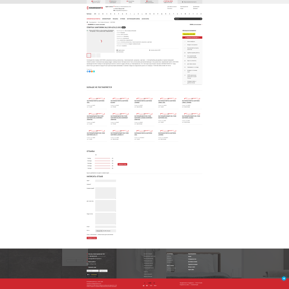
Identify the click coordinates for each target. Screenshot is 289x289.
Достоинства (90, 201)
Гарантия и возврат (192, 264)
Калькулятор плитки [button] (188, 34)
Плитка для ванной (148, 258)
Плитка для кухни (148, 260)
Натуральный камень (133, 19)
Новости (169, 256)
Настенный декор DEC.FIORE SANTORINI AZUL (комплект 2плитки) (95, 117)
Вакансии (169, 258)
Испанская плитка (148, 265)
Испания (123, 32)
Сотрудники (170, 260)
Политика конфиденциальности (94, 283)
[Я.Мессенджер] (94, 71)
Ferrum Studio (198, 283)
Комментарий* (90, 188)
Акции (189, 256)
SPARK (195, 24)
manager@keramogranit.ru (121, 10)
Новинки (146, 271)
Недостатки (90, 214)
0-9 (95, 14)
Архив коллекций (148, 276)
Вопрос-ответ (191, 267)
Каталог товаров (148, 253)
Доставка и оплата (192, 261)
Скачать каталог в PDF (155, 50)
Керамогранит (106, 19)
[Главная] (87, 22)
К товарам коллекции (191, 37)
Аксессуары (145, 19)
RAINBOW (96, 24)
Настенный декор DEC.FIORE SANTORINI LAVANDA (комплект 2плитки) (143, 117)
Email (88, 226)
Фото (88, 230)
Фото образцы (170, 270)
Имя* (88, 180)
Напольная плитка (148, 263)
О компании (170, 253)
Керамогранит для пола (149, 256)
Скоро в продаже (148, 274)
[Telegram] (88, 71)
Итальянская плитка (149, 267)
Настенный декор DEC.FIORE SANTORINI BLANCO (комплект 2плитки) (119, 117)
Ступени (122, 19)
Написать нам (92, 267)
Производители (192, 253)
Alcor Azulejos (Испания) (130, 30)
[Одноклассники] (92, 71)
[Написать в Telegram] (284, 278)
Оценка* (89, 184)
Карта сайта (191, 269)
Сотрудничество (192, 259)
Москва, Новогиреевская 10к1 (96, 254)
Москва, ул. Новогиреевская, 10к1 (123, 6)
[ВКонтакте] (90, 71)
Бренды (89, 14)
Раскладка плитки (171, 268)
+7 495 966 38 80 (168, 1)
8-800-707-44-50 (168, 2)
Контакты (169, 262)
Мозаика (115, 19)
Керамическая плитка (93, 19)
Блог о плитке (170, 265)
